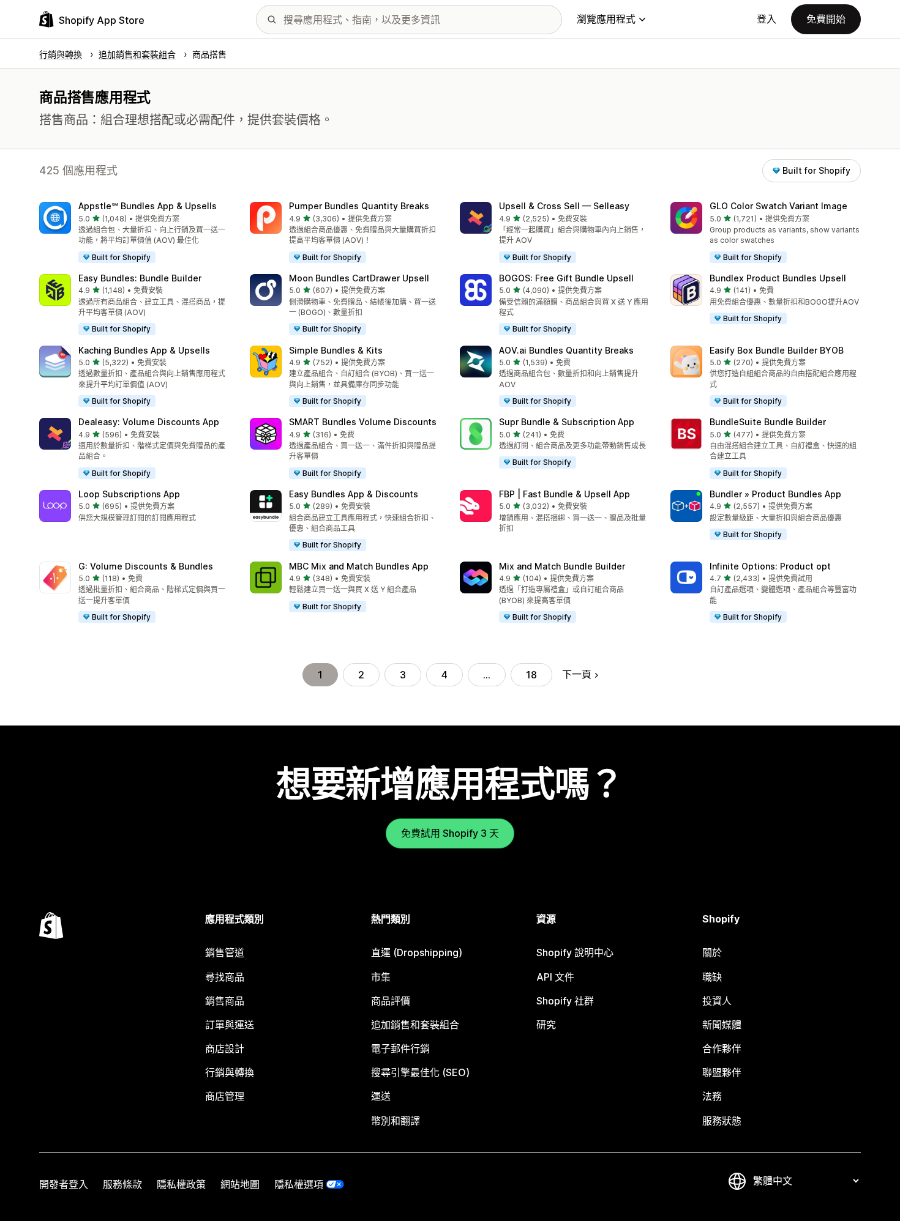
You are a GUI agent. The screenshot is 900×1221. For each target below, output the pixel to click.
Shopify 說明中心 (574, 952)
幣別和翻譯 (395, 1121)
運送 (381, 1096)
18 (531, 675)
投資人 (717, 1001)
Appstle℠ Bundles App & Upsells (147, 206)
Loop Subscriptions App (129, 494)
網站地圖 (240, 1184)
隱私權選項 (298, 1184)
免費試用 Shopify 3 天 (450, 833)
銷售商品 (224, 1001)
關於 (712, 952)
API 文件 (555, 977)
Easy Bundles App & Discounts (353, 494)
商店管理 (224, 1096)
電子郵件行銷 (400, 1048)
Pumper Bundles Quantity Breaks (359, 206)
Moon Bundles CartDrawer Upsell (359, 278)
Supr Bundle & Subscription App (566, 422)
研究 (546, 1025)
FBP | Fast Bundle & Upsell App (564, 494)
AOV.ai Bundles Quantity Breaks (566, 350)
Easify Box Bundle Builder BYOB (777, 350)
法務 (712, 1096)
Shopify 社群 (565, 1001)
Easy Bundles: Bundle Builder (139, 278)
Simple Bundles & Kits (336, 350)
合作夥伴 (721, 1048)
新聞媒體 (721, 1025)
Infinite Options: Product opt (770, 566)
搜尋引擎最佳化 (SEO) (420, 1072)
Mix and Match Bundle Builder (562, 566)
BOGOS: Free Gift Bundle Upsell (566, 278)
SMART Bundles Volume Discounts (363, 422)
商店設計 (224, 1048)
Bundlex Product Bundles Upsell (778, 278)
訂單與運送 (229, 1025)
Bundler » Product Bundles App (775, 494)
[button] (134, 233)
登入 (766, 19)
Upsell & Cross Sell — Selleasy (564, 206)
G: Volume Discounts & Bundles (145, 566)
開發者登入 (63, 1184)
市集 (381, 977)
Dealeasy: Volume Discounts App (148, 422)
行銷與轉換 (229, 1072)
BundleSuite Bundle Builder (768, 422)
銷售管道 (224, 952)
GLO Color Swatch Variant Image (778, 206)
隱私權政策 (181, 1184)
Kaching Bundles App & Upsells (144, 350)
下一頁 (576, 674)
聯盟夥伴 (721, 1072)
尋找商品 (224, 977)
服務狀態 (721, 1121)
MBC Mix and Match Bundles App (359, 566)
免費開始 (826, 19)
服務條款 (122, 1184)
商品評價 (390, 1001)
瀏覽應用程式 (606, 19)
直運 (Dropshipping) (416, 952)
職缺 (712, 977)
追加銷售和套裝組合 (415, 1025)
